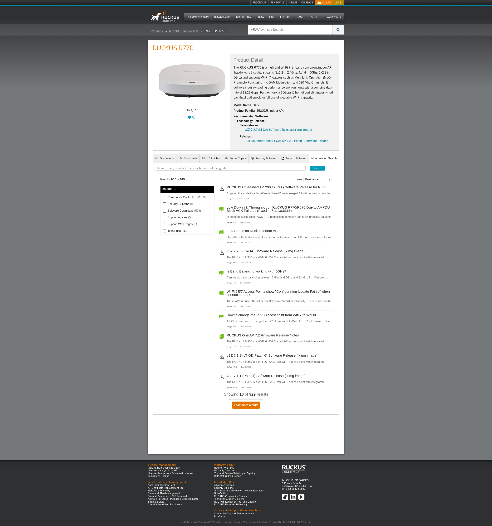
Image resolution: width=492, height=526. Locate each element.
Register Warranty (224, 467)
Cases (301, 17)
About (292, 2)
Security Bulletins (265, 158)
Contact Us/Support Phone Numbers (234, 513)
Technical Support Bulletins (229, 499)
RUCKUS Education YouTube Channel (235, 501)
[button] (338, 30)
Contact (307, 2)
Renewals (277, 2)
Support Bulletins (296, 158)
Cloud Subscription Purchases (165, 504)
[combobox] (290, 30)
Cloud (326, 2)
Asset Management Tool (161, 485)
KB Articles (213, 158)
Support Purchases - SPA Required (167, 496)
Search (317, 168)
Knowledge (244, 17)
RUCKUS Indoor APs (183, 31)
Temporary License (158, 476)
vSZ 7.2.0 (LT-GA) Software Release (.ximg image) (278, 130)
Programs (259, 2)
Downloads (222, 17)
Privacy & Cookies (258, 522)
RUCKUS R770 (215, 31)
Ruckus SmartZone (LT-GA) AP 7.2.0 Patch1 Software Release (286, 141)
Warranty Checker (224, 470)
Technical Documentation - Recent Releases (239, 490)
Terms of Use (240, 522)
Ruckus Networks (295, 480)
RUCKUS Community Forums (230, 496)
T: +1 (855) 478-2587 (293, 489)
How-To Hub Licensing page (164, 467)
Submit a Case (156, 501)
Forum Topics (237, 158)
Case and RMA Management (164, 493)
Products (157, 31)
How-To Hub (266, 17)
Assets (316, 17)
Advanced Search (326, 158)
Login (338, 2)
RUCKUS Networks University (230, 504)
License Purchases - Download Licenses (171, 473)
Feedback (219, 516)
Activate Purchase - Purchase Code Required (173, 499)
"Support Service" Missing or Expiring (235, 473)
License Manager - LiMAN (162, 470)
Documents (166, 158)
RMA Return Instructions (227, 476)
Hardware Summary (159, 490)
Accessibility (275, 522)
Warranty (334, 17)
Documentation (198, 17)
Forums (285, 17)
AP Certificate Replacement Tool (166, 488)
